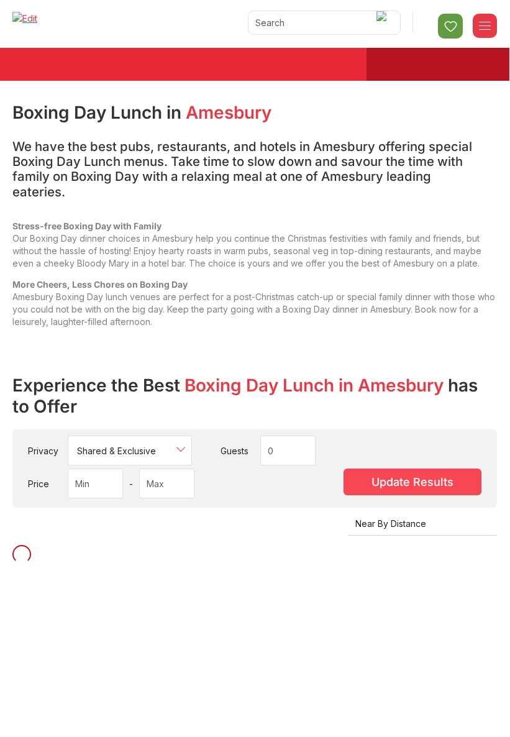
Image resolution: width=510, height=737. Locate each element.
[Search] (383, 23)
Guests (234, 451)
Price (38, 483)
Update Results (412, 481)
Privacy (43, 451)
